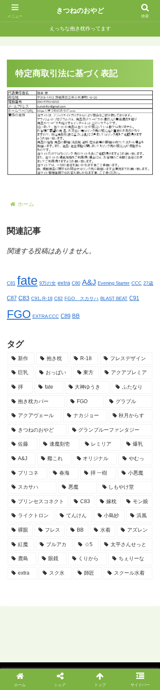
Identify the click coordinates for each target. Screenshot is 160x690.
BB (76, 316)
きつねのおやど (80, 10)
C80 (76, 283)
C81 (11, 283)
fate (27, 280)
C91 (134, 298)
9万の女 (47, 283)
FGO (19, 314)
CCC (136, 283)
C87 (12, 298)
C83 (23, 298)
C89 (65, 316)
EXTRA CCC (45, 316)
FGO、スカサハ (81, 298)
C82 (58, 298)
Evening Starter (114, 283)
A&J (89, 282)
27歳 (148, 283)
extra (64, 283)
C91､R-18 (41, 298)
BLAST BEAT (114, 298)
